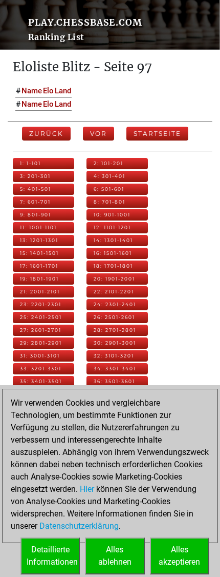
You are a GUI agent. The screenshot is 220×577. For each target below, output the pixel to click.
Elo (48, 90)
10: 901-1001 (112, 214)
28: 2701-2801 (115, 330)
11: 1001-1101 (38, 227)
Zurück (46, 133)
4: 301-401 (109, 176)
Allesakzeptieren (179, 556)
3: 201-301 (35, 176)
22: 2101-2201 (114, 291)
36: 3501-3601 (114, 381)
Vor (98, 133)
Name (31, 90)
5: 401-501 (35, 189)
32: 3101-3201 (114, 356)
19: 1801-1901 (39, 279)
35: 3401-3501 (41, 381)
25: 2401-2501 (41, 317)
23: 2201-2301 (40, 304)
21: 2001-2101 (40, 291)
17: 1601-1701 (39, 266)
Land (63, 90)
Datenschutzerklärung (79, 526)
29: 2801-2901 (41, 343)
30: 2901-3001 (115, 343)
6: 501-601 (109, 189)
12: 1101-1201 (112, 227)
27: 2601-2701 (40, 330)
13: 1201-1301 (39, 240)
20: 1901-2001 (114, 279)
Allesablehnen (114, 556)
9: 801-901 (35, 214)
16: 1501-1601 (113, 253)
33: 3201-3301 (40, 368)
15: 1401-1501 (39, 253)
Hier (87, 489)
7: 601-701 (35, 202)
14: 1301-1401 (113, 240)
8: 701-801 (109, 202)
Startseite (157, 133)
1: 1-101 (30, 163)
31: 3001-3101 (40, 356)
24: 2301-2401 (115, 304)
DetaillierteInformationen (52, 556)
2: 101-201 (108, 163)
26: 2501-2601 (114, 317)
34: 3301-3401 (115, 368)
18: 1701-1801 (113, 266)
